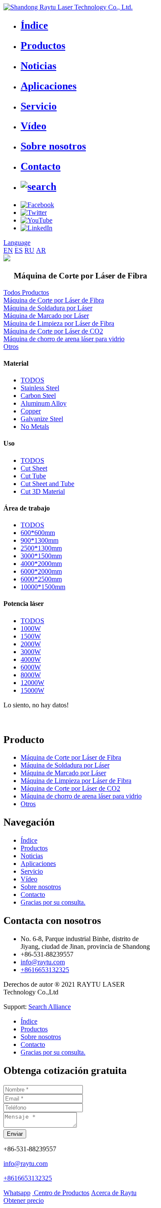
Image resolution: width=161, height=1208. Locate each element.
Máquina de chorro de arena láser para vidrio (64, 339)
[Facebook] (37, 204)
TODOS (32, 380)
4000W (31, 659)
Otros (10, 346)
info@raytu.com (43, 962)
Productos (43, 45)
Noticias (38, 65)
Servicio (39, 106)
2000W (31, 644)
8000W (31, 675)
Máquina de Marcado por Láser (46, 315)
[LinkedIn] (36, 228)
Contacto (41, 166)
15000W (32, 690)
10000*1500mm (43, 586)
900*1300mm (39, 540)
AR (41, 250)
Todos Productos (26, 292)
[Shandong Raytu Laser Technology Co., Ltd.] (68, 7)
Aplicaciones (48, 86)
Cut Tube (33, 476)
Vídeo (33, 126)
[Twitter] (34, 212)
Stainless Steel (40, 387)
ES (19, 250)
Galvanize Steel (42, 418)
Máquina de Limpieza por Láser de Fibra (58, 323)
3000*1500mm (41, 556)
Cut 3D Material (43, 491)
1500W (31, 636)
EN (8, 250)
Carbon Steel (38, 395)
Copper (31, 411)
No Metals (35, 426)
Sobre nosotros (53, 146)
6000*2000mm (41, 571)
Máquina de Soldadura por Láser (47, 308)
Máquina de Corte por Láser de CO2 (53, 331)
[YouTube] (36, 220)
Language (16, 242)
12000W (32, 682)
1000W (31, 628)
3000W (31, 651)
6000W (31, 667)
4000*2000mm (41, 563)
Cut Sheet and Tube (47, 483)
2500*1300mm (41, 548)
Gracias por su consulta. (53, 902)
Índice (34, 25)
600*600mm (38, 532)
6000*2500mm (41, 579)
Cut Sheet (34, 468)
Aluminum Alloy (44, 403)
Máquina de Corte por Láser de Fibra (53, 300)
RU (29, 250)
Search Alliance (49, 1006)
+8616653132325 (45, 969)
